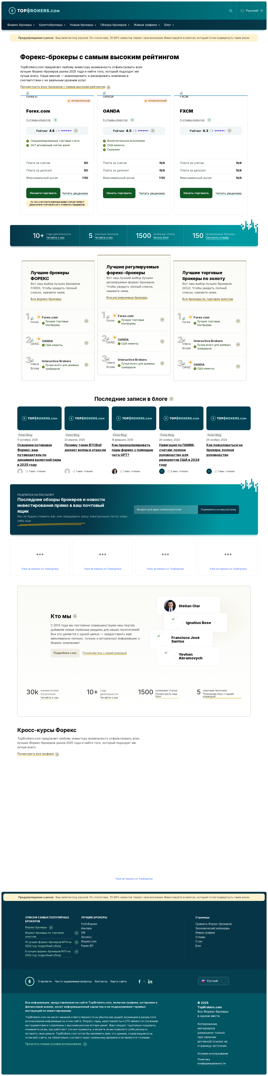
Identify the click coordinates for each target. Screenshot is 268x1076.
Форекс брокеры (19, 25)
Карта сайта (118, 981)
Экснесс (86, 936)
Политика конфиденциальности (211, 1061)
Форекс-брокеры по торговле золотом (44, 934)
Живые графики (145, 25)
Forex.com (38, 111)
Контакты (101, 981)
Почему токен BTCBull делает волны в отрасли (85, 447)
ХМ (83, 932)
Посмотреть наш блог (166, 695)
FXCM (186, 111)
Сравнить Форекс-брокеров (213, 923)
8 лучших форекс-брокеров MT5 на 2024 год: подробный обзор (47, 953)
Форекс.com (88, 941)
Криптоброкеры (51, 25)
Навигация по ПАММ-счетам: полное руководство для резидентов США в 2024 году (179, 455)
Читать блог (161, 237)
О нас (199, 941)
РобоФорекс (89, 923)
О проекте (45, 981)
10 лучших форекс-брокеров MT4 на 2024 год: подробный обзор (48, 943)
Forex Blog (25, 435)
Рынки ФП (87, 945)
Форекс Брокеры (36, 927)
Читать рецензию (75, 193)
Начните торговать (43, 193)
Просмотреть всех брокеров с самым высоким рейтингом (62, 86)
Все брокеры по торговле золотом (207, 299)
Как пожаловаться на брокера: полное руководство (224, 450)
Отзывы (200, 936)
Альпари (86, 928)
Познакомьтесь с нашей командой (105, 653)
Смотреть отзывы (217, 237)
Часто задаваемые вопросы (73, 981)
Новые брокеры (81, 25)
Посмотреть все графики (35, 753)
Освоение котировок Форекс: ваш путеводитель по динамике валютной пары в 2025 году (39, 455)
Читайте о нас (55, 237)
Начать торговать (119, 193)
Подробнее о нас (65, 652)
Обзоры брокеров (113, 25)
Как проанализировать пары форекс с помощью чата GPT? (132, 450)
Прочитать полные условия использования (53, 1044)
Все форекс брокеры (46, 299)
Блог (167, 25)
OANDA (111, 111)
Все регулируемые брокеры (126, 297)
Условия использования (212, 1053)
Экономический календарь (212, 928)
